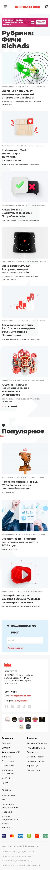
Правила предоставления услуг (17, 856)
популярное (10, 493)
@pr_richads (21, 701)
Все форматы (33, 770)
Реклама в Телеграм (37, 743)
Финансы (6, 757)
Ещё (2, 435)
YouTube (5, 606)
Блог (4, 799)
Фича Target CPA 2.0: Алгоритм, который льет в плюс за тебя (16, 269)
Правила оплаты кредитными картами (21, 865)
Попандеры (32, 752)
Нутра (5, 782)
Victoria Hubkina (8, 87)
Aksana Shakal (7, 477)
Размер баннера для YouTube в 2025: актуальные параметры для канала (21, 599)
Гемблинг (6, 743)
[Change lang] (46, 6)
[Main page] (27, 7)
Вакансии (6, 827)
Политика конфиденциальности (18, 851)
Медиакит (7, 812)
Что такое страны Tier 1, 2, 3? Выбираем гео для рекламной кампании (20, 485)
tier (3, 493)
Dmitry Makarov (8, 146)
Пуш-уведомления (36, 748)
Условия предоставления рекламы (10, 819)
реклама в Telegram (9, 549)
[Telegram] (24, 706)
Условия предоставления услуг (17, 860)
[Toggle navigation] (5, 6)
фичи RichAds (7, 105)
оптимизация (22, 220)
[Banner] (25, 22)
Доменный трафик (36, 757)
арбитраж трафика (9, 220)
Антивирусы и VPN (11, 752)
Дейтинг (6, 778)
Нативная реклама (36, 761)
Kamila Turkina (7, 591)
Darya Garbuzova (8, 262)
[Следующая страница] (14, 406)
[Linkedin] (18, 706)
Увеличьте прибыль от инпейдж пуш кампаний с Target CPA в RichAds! (18, 94)
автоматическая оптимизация (26, 277)
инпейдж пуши (8, 102)
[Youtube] (29, 706)
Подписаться (15, 648)
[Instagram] (12, 706)
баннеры (27, 606)
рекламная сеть (35, 102)
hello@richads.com (21, 695)
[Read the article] (25, 67)
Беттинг (6, 748)
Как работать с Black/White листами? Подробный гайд (17, 213)
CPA (3, 277)
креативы (36, 606)
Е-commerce (8, 761)
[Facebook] (6, 706)
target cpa (9, 277)
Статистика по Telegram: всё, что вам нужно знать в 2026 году (20, 542)
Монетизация (8, 795)
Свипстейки (8, 765)
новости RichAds (21, 102)
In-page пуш (33, 765)
